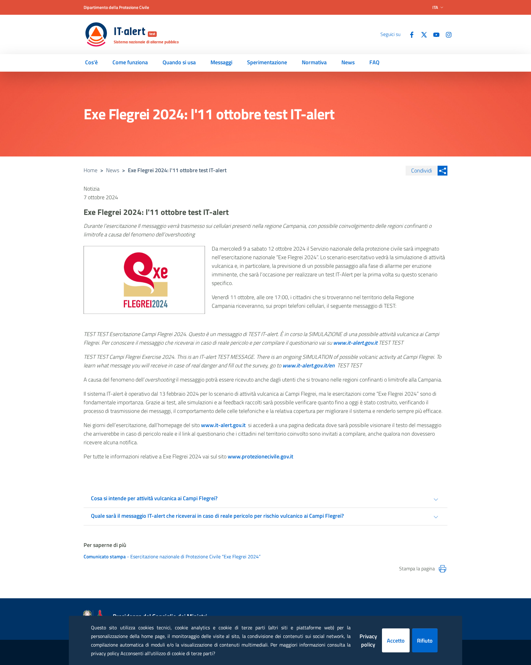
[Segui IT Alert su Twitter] (421, 34)
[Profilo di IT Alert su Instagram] (446, 34)
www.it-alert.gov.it (223, 425)
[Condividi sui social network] (442, 171)
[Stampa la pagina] (442, 569)
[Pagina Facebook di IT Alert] (409, 34)
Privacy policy (368, 640)
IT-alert (134, 32)
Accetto (396, 640)
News (112, 170)
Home (90, 170)
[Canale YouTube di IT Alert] (434, 34)
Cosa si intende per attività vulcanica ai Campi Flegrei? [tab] (154, 498)
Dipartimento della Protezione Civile (116, 7)
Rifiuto (425, 640)
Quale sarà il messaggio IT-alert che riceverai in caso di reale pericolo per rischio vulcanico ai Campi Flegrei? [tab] (217, 516)
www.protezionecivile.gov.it (260, 456)
